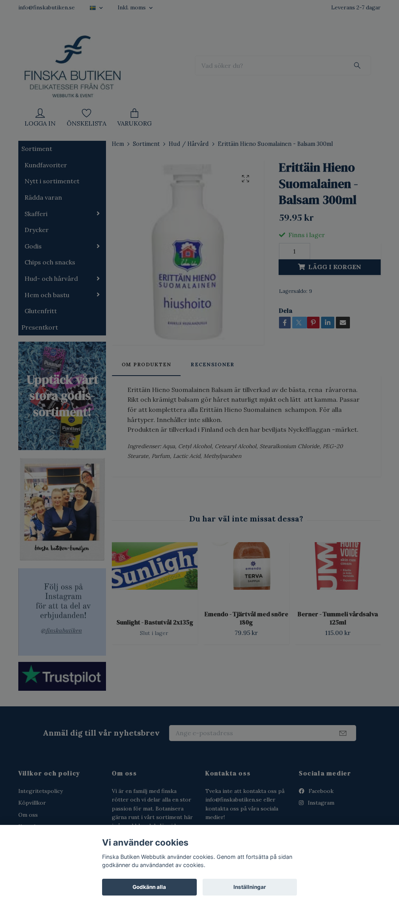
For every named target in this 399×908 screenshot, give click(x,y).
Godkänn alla (149, 887)
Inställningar (249, 887)
